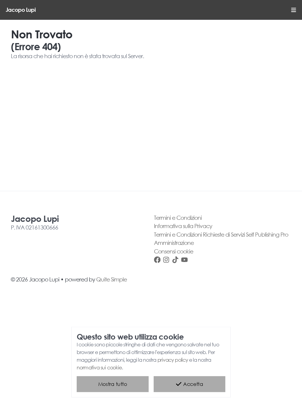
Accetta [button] (192, 384)
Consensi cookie (173, 251)
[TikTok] (175, 259)
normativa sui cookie (99, 367)
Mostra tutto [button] (112, 384)
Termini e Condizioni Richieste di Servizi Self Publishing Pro (221, 234)
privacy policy (172, 360)
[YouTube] (184, 259)
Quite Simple (111, 279)
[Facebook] (157, 259)
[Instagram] (166, 259)
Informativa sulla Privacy (183, 225)
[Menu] (293, 10)
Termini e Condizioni (178, 217)
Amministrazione (174, 242)
